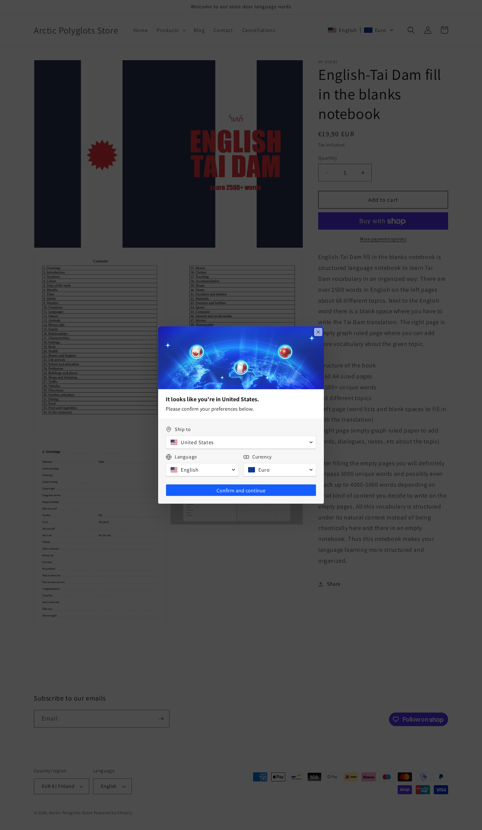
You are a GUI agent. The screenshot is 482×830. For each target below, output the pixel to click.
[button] (241, 442)
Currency (262, 457)
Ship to (183, 429)
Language (186, 457)
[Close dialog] (318, 332)
